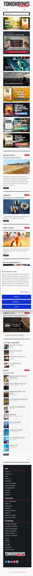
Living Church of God (21, 572)
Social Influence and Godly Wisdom (13, 198)
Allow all (16, 297)
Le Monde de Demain (11, 524)
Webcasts (7, 492)
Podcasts (7, 495)
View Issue (6, 454)
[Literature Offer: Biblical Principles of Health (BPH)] (16, 23)
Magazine (7, 508)
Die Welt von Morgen (11, 528)
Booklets (7, 503)
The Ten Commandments (15, 363)
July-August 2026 (8, 373)
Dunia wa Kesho (9, 549)
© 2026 (9, 568)
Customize (16, 301)
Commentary (8, 506)
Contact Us (8, 478)
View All (27, 155)
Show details (24, 292)
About (6, 476)
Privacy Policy (24, 568)
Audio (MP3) (23, 52)
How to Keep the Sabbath (16, 351)
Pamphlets (8, 513)
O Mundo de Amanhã (11, 535)
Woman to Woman (10, 515)
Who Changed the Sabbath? (16, 345)
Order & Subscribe (10, 485)
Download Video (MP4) (12, 335)
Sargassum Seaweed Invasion (12, 158)
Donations (8, 481)
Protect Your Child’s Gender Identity (14, 230)
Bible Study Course (10, 517)
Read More (6, 188)
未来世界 (7, 540)
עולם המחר (7, 542)
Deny (16, 306)
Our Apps (7, 490)
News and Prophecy (10, 510)
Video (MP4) (16, 52)
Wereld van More (10, 533)
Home (6, 469)
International (9, 521)
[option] (16, 23)
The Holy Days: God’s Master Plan (17, 356)
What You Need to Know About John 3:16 (15, 316)
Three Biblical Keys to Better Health (14, 35)
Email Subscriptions (10, 501)
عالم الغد (7, 538)
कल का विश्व (7, 545)
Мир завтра (8, 547)
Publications (9, 498)
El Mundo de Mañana (11, 526)
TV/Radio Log (8, 474)
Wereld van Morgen (10, 531)
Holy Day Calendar (10, 483)
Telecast (7, 471)
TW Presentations (10, 488)
